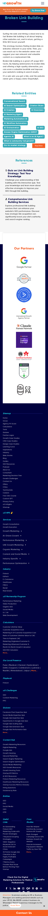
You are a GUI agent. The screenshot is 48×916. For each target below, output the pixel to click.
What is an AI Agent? (33, 136)
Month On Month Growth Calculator (17, 647)
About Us (6, 470)
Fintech (6, 573)
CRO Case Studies (10, 441)
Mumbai (12, 665)
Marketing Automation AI (15, 119)
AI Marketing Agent (13, 114)
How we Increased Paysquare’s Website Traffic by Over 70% (34, 847)
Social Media (8, 609)
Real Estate (7, 591)
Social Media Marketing (12, 765)
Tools (5, 429)
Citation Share (36, 106)
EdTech (5, 576)
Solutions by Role (10, 790)
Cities (5, 487)
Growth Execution (10, 527)
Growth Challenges (10, 478)
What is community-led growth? (19, 141)
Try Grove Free (38, 10)
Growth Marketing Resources (14, 744)
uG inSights (7, 504)
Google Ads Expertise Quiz (13, 718)
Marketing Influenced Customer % (16, 644)
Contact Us (7, 481)
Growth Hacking (9, 753)
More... (5, 653)
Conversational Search (14, 101)
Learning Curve (9, 447)
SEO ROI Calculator (10, 650)
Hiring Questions (9, 788)
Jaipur (27, 671)
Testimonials (8, 490)
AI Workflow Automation (15, 123)
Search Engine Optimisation (14, 762)
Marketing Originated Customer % (16, 641)
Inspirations (7, 450)
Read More (39, 146)
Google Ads (7, 750)
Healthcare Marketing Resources (16, 782)
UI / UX (5, 612)
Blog (4, 458)
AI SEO (40, 128)
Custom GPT (8, 498)
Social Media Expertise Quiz (14, 715)
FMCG (5, 585)
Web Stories (8, 455)
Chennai (21, 665)
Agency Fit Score (9, 424)
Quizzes (6, 432)
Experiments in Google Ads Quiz (15, 721)
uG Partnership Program (14, 597)
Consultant (7, 473)
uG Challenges (10, 691)
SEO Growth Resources (12, 767)
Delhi (5, 668)
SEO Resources (9, 464)
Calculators (7, 427)
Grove (5, 421)
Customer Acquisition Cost (13, 630)
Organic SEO (8, 607)
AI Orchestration (11, 128)
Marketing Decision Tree (12, 475)
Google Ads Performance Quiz (15, 729)
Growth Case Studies (11, 438)
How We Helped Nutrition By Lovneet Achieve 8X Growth (34, 829)
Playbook (7, 678)
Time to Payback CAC (11, 638)
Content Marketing (10, 698)
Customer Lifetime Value (12, 627)
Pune (5, 665)
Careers (6, 493)
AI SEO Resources (10, 776)
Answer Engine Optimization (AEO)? (20, 132)
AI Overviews (37, 110)
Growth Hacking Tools (11, 770)
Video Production (9, 604)
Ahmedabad (16, 671)
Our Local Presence (12, 661)
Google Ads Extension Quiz (13, 727)
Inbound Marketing (10, 756)
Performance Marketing (12, 601)
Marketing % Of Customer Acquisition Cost (19, 633)
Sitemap (6, 507)
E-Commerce (8, 579)
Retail (5, 588)
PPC (4, 701)
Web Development (10, 615)
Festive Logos (8, 435)
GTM (4, 812)
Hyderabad (32, 665)
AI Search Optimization (14, 106)
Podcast (6, 467)
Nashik (6, 671)
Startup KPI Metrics (10, 773)
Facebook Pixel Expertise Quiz (15, 712)
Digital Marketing (9, 747)
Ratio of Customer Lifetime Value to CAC (19, 635)
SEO (4, 695)
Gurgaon (13, 668)
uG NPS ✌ (8, 513)
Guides (5, 461)
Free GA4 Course (9, 496)
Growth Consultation (11, 524)
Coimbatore (24, 668)
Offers (5, 484)
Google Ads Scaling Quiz (12, 724)
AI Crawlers (9, 110)
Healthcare (7, 582)
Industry (6, 452)
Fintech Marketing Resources (14, 779)
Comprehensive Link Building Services (20, 200)
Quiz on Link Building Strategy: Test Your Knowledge (20, 173)
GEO (4, 809)
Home (5, 418)
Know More (15, 905)
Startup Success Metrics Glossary (16, 785)
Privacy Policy (8, 501)
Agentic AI (9, 136)
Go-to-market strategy (15, 145)
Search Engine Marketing (12, 759)
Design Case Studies (11, 444)
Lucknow (35, 668)
